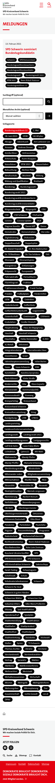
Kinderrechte (11, 384)
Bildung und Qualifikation (16, 181)
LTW (24, 417)
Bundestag (10, 186)
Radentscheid (11, 536)
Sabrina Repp (42, 564)
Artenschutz (10, 158)
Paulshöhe (41, 524)
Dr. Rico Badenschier (38, 248)
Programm (44, 530)
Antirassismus (28, 153)
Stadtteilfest (10, 631)
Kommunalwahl (12, 395)
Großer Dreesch (28, 322)
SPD (36, 553)
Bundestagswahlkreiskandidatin (20, 203)
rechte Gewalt (31, 694)
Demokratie (10, 232)
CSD (7, 215)
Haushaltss (10, 339)
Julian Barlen (40, 361)
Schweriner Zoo (35, 598)
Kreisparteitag (11, 401)
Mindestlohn (34, 468)
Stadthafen (10, 626)
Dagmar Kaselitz (12, 226)
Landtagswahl (11, 434)
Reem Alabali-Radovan (39, 541)
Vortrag (8, 660)
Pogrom (8, 530)
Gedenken (29, 299)
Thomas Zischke (12, 648)
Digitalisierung (12, 237)
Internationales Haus (36, 350)
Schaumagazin (29, 570)
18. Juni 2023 (11, 136)
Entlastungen (28, 265)
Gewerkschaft (11, 316)
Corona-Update (24, 220)
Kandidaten (10, 372)
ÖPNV (7, 699)
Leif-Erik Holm (11, 446)
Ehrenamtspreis (27, 260)
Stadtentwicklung (13, 620)
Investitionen (11, 355)
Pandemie (9, 524)
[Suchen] (48, 101)
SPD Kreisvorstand (13, 558)
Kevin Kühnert (11, 378)
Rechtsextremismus (14, 541)
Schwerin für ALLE (13, 587)
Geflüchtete (29, 305)
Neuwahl (43, 485)
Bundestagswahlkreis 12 (16, 130)
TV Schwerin (34, 643)
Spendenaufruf (12, 615)
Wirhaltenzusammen (14, 677)
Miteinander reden (13, 474)
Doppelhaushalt (12, 243)
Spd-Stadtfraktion (25, 609)
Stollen (8, 643)
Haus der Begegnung (33, 327)
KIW (37, 367)
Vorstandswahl (12, 654)
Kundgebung (11, 417)
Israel (25, 355)
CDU (44, 209)
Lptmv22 (25, 451)
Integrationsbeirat (13, 350)
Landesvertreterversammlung (18, 429)
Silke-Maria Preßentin (35, 603)
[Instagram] (11, 747)
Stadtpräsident (28, 626)
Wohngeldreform (41, 682)
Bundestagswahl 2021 (15, 192)
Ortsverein (38, 513)
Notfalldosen (11, 502)
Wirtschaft (35, 677)
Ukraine (28, 648)
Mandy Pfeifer (28, 457)
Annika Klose (11, 153)
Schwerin (38, 581)
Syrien (20, 643)
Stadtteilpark (28, 631)
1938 (25, 136)
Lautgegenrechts (41, 440)
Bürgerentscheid (12, 209)
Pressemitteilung (26, 530)
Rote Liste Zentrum (35, 547)
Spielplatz (28, 615)
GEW (7, 299)
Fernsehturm (30, 277)
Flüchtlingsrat (11, 282)
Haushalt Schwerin (27, 333)
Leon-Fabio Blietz (31, 446)
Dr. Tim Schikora (32, 254)
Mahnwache (10, 457)
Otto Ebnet (35, 519)
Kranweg (29, 395)
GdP (17, 299)
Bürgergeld (31, 209)
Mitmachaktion (12, 479)
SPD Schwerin (34, 558)
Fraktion (27, 282)
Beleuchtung (11, 169)
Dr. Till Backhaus (12, 254)
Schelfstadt (10, 575)
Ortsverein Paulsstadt (15, 519)
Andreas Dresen (25, 147)
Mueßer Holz (30, 479)
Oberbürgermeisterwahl (16, 513)
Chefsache (37, 215)
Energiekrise (10, 265)
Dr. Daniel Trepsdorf (14, 248)
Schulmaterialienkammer (16, 581)
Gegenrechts (38, 310)
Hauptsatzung (11, 327)
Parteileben (25, 524)
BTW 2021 (26, 164)
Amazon (9, 147)
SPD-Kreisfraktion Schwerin (17, 564)
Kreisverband (30, 401)
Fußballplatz (23, 293)
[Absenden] (48, 116)
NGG (44, 479)
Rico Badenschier (12, 547)
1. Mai (36, 130)
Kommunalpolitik (31, 389)
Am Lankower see (42, 141)
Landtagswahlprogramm (16, 440)
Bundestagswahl (28, 186)
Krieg (33, 412)
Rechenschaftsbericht (33, 536)
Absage (8, 141)
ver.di (45, 694)
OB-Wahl (9, 508)
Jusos (7, 367)
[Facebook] (5, 747)
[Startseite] (5, 714)
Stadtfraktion (33, 620)
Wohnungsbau (11, 688)
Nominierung (11, 496)
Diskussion (29, 237)
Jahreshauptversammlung (17, 361)
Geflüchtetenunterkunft (16, 310)
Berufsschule (11, 175)
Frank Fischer (36, 288)
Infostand (23, 344)
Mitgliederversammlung (39, 474)
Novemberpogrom (31, 502)
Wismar (8, 682)
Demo (43, 226)
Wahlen (35, 660)
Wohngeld (22, 682)
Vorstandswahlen (32, 654)
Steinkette (30, 637)
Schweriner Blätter (13, 598)
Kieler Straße (29, 378)
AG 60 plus (38, 136)
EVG (48, 254)
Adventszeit (22, 141)
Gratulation (10, 322)
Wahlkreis (9, 665)
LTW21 (35, 417)
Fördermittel (40, 293)
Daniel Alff (30, 226)
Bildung (39, 175)
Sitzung (8, 609)
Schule (24, 575)
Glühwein (45, 316)
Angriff (41, 147)
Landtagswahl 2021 (32, 434)
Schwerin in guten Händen (17, 592)
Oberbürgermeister (27, 508)
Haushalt (9, 333)
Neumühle (10, 485)
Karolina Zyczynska (30, 372)
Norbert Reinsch (30, 496)
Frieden (8, 293)
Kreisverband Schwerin (15, 406)
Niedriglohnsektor (13, 491)
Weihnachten (11, 671)
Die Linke (45, 232)
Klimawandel (11, 389)
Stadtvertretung (12, 637)
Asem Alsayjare (29, 158)
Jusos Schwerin (23, 367)
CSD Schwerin (20, 215)
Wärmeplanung (31, 688)
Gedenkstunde (11, 305)
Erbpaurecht (10, 271)
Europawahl (27, 271)
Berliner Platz (28, 169)
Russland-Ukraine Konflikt (17, 553)
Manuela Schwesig (32, 462)
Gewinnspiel (29, 316)
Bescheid (26, 175)
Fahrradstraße (11, 277)
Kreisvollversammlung (15, 412)
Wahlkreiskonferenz (29, 665)
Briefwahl (38, 181)
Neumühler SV (26, 485)
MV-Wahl (39, 451)
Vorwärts (22, 660)
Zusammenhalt (12, 694)
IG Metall (9, 344)
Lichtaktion (10, 451)
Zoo (46, 688)
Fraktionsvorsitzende (14, 288)
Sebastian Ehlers (12, 603)
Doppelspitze (31, 243)
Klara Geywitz (38, 384)
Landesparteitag (12, 423)
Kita (24, 384)
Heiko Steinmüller (29, 339)
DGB (39, 220)
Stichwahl (45, 637)
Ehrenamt (9, 260)
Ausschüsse (10, 164)
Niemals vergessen (36, 491)
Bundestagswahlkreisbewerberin (20, 198)
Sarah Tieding (11, 570)
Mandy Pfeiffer (12, 462)
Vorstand (42, 648)
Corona (8, 220)
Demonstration (28, 232)
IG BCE (46, 339)
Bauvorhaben (42, 164)
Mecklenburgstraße (14, 468)
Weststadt (27, 671)
